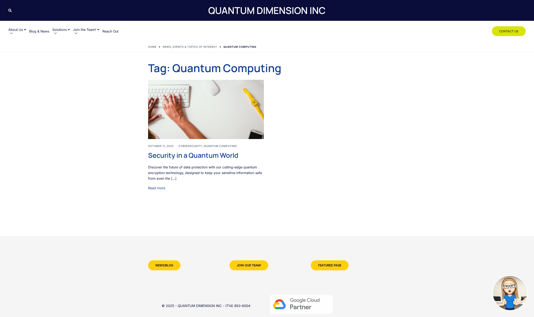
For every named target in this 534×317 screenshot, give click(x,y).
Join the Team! (84, 29)
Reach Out (110, 31)
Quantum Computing (220, 146)
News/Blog (164, 265)
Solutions (59, 29)
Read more (156, 188)
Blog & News (39, 31)
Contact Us (508, 31)
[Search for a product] (10, 10)
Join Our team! (249, 265)
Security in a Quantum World (193, 155)
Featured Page (329, 265)
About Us (15, 29)
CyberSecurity (190, 146)
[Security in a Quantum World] (206, 109)
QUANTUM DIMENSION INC (267, 10)
